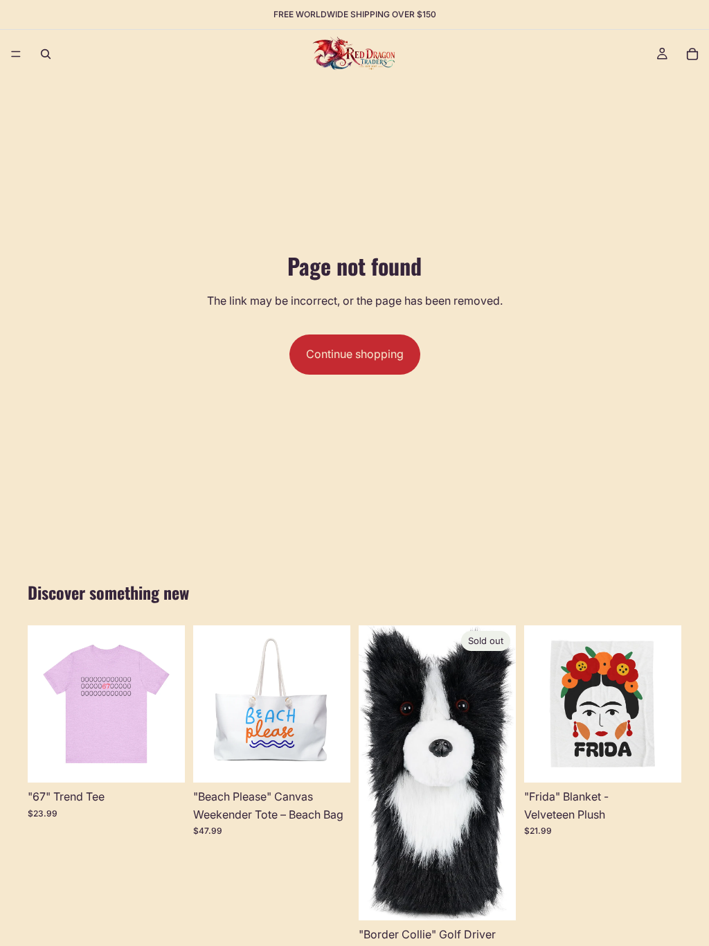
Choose (175, 760)
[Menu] (16, 54)
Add (340, 760)
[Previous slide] (43, 704)
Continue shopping (355, 354)
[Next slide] (169, 704)
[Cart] (692, 54)
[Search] (45, 54)
